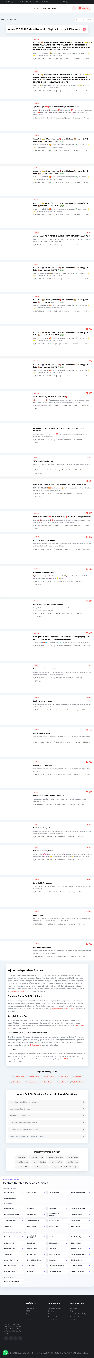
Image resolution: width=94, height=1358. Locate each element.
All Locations (30, 1308)
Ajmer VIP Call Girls (23, 1167)
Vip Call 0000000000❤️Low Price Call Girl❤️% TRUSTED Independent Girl (62, 517)
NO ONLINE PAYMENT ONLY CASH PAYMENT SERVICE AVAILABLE (59, 485)
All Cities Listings (35, 1045)
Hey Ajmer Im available (42, 947)
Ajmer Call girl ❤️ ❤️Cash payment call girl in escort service (56, 107)
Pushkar (58, 439)
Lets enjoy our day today (43, 851)
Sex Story (51, 1311)
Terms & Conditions (76, 1317)
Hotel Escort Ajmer (22, 1162)
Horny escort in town (41, 733)
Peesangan (59, 581)
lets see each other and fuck (44, 669)
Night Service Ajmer (56, 1162)
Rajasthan (66, 58)
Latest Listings (65, 1059)
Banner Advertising (31, 1317)
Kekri (57, 710)
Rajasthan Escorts (17, 991)
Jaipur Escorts (56, 1009)
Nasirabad (59, 613)
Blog (54, 8)
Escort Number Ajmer (40, 1162)
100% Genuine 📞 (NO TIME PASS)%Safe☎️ (50, 397)
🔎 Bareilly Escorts (16, 1082)
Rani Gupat (40, 58)
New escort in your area (42, 765)
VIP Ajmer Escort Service (43, 461)
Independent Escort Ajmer (55, 1157)
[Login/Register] (74, 8)
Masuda (58, 645)
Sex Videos (73, 1308)
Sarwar (58, 549)
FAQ (71, 1311)
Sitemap (50, 1314)
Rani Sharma (40, 804)
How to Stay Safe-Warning (78, 1314)
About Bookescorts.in (54, 1308)
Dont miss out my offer (42, 828)
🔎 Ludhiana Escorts (18, 1076)
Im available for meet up (42, 883)
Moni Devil (40, 118)
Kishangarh (58, 470)
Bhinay (58, 742)
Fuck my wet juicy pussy (43, 701)
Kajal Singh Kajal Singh (44, 405)
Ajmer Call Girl (22, 1157)
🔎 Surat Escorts (61, 1082)
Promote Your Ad (31, 1320)
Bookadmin (40, 439)
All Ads (36, 8)
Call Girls (36, 39)
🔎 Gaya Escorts (76, 1076)
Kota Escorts (69, 1009)
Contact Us (73, 1320)
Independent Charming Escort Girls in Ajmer (65, 1167)
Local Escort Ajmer (73, 1162)
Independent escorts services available (48, 796)
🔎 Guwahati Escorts (32, 1082)
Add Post (85, 8)
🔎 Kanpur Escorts (47, 1082)
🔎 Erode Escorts (63, 1076)
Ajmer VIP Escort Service (41, 1167)
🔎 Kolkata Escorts (33, 1076)
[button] (47, 29)
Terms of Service (53, 1317)
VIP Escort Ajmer (73, 1157)
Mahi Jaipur (40, 549)
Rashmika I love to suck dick (44, 572)
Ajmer (57, 58)
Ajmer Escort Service (37, 1157)
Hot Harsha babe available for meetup (48, 605)
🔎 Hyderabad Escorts (76, 1082)
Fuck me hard (38, 915)
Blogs (28, 1314)
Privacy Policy (52, 1320)
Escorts (36, 329)
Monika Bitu (41, 245)
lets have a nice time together (44, 540)
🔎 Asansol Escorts (48, 1076)
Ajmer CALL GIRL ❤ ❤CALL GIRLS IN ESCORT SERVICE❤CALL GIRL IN (61, 236)
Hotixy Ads (46, 8)
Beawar (58, 279)
